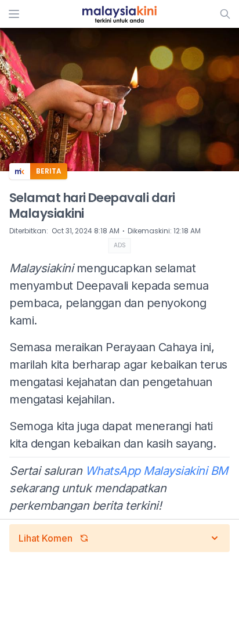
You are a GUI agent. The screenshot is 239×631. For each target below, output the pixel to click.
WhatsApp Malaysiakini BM (156, 471)
